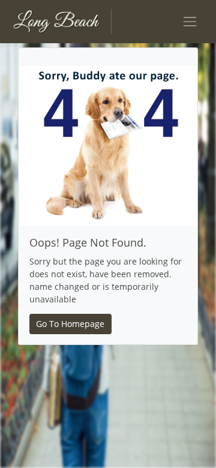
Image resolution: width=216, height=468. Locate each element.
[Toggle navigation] (190, 21)
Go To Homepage (70, 323)
